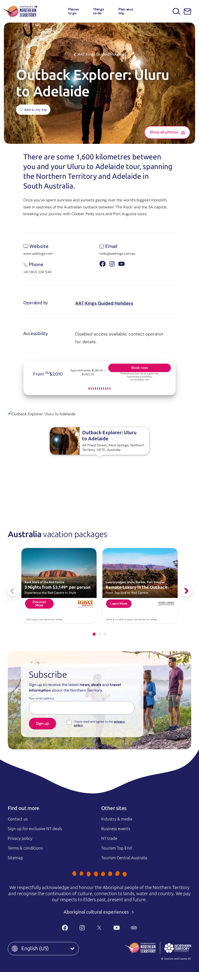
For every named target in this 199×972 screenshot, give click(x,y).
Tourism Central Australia (124, 857)
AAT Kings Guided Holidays (104, 303)
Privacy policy (20, 838)
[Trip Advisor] (134, 928)
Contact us (18, 819)
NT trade (109, 838)
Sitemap (15, 857)
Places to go (73, 11)
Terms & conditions (25, 848)
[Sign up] (187, 11)
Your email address (41, 698)
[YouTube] (117, 928)
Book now (139, 367)
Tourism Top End (116, 848)
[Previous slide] (12, 591)
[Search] (177, 11)
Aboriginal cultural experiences (97, 912)
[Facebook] (65, 928)
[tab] (94, 634)
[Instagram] (82, 928)
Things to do (98, 11)
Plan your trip (125, 11)
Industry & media (116, 819)
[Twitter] (99, 928)
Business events (115, 828)
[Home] (20, 11)
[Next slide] (186, 591)
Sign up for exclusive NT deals (35, 828)
